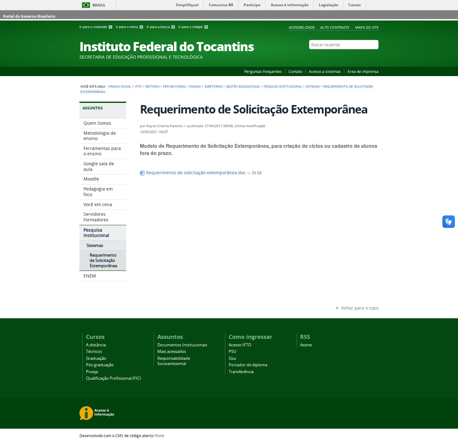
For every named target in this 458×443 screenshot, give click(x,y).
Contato (295, 71)
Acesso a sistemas (325, 71)
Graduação (96, 358)
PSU (232, 351)
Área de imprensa (363, 71)
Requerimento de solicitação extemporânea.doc (196, 173)
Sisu (232, 358)
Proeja (92, 371)
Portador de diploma (248, 365)
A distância (96, 345)
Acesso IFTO (240, 345)
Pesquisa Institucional (283, 86)
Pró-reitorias (174, 86)
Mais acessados (171, 351)
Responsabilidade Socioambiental (173, 361)
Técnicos (94, 351)
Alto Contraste (334, 27)
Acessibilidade (302, 27)
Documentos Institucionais (182, 345)
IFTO (138, 86)
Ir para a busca (160, 27)
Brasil (99, 5)
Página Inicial (119, 86)
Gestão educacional (243, 86)
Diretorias (213, 86)
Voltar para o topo (360, 308)
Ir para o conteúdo (95, 27)
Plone (159, 435)
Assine (306, 345)
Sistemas (313, 86)
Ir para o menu (129, 27)
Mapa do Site (367, 27)
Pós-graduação (100, 365)
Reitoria (152, 86)
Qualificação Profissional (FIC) (113, 378)
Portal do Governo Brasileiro (29, 16)
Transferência (241, 371)
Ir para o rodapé (193, 27)
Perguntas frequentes (263, 71)
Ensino (195, 86)
